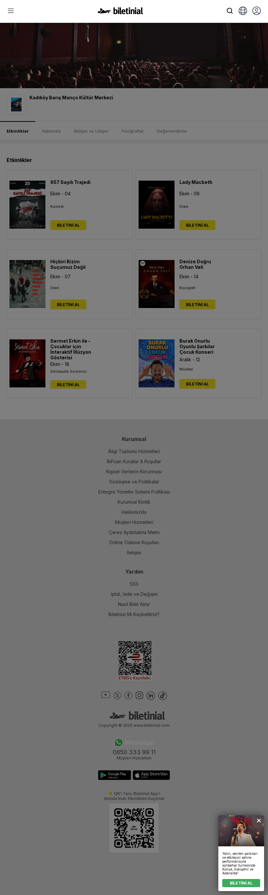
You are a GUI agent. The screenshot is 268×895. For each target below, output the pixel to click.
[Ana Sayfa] (120, 12)
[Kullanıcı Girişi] (256, 11)
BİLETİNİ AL (241, 883)
